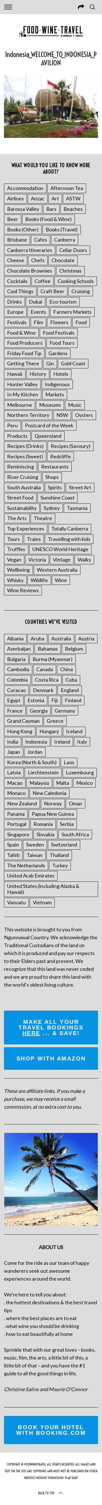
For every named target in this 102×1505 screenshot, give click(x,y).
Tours (13, 539)
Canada (44, 669)
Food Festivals (59, 333)
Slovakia (45, 834)
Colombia (17, 680)
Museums (50, 405)
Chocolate (63, 260)
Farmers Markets (72, 312)
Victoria (37, 559)
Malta (62, 783)
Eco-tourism (62, 302)
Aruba (37, 638)
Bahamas (48, 649)
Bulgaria (16, 659)
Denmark (43, 690)
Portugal (16, 824)
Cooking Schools (76, 281)
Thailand (59, 855)
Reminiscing (20, 466)
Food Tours (62, 343)
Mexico (84, 783)
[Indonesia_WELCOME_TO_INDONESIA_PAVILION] (51, 136)
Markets (54, 394)
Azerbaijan (19, 649)
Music (75, 405)
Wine (61, 580)
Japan (13, 752)
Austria (86, 638)
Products (17, 436)
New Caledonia (49, 793)
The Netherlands (26, 865)
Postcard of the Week (49, 425)
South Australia (24, 487)
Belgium (74, 649)
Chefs (37, 260)
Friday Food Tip (24, 353)
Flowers (59, 322)
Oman (75, 803)
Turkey (60, 865)
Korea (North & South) (32, 762)
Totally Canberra (69, 528)
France (15, 711)
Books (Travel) (62, 229)
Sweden (35, 844)
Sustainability (22, 508)
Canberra (64, 240)
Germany (65, 711)
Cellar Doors (73, 250)
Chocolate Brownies (29, 271)
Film (38, 322)
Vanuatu (16, 902)
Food (81, 322)
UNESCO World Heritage (60, 549)
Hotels (60, 374)
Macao (14, 783)
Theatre (43, 518)
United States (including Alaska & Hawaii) (43, 889)
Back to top (46, 1493)
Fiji (54, 700)
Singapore (18, 834)
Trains (34, 539)
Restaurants (55, 466)
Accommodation (25, 188)
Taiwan (34, 855)
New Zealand (22, 803)
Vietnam (42, 902)
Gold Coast (73, 363)
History (37, 374)
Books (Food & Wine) (48, 219)
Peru (12, 425)
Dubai (35, 302)
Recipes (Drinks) (25, 446)
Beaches (73, 209)
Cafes (40, 240)
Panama (16, 814)
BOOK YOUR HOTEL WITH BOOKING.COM (51, 1430)
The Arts (17, 518)
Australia (61, 638)
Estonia (35, 700)
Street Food (20, 497)
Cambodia (18, 669)
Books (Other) (23, 229)
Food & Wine (21, 333)
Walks (84, 559)
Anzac (37, 198)
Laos (69, 762)
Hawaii (14, 374)
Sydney (52, 508)
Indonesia (36, 742)
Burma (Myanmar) (53, 659)
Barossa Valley (23, 209)
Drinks (14, 302)
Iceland (74, 731)
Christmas (70, 271)
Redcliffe (60, 456)
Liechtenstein (43, 772)
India (12, 742)
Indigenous (57, 384)
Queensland (48, 436)
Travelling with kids (69, 539)
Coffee (42, 281)
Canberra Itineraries (29, 250)
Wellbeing (18, 570)
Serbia (67, 824)
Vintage (62, 559)
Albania (15, 638)
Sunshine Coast (58, 497)
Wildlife (39, 580)
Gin (50, 363)
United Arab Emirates (30, 875)
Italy (82, 742)
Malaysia (39, 783)
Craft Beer (52, 291)
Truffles (16, 549)
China (66, 669)
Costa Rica (46, 680)
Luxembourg (80, 772)
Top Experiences (25, 528)
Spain (13, 844)
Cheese (15, 260)
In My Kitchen (22, 394)
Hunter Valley (22, 384)
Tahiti (13, 855)
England (70, 690)
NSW (62, 415)
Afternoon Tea (66, 188)
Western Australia (57, 570)
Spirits (55, 487)
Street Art (80, 487)
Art (55, 198)
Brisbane (17, 240)
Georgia (39, 711)
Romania (43, 824)
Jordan (34, 752)
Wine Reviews (23, 590)
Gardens (57, 353)
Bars (51, 209)
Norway (53, 803)
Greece (55, 721)
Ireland (62, 742)
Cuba (71, 680)
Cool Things (20, 291)
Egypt (13, 700)
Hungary (49, 731)
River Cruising (22, 477)
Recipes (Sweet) (25, 456)
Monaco (16, 793)
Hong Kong (19, 731)
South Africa (75, 834)
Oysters (84, 415)
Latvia (14, 772)
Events (38, 312)
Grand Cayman (23, 721)
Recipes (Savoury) (70, 446)
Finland (73, 700)
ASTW (73, 198)
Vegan (14, 559)
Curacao (16, 690)
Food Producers (24, 343)
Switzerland (64, 844)
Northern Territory (28, 415)
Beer (12, 219)
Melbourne (19, 405)
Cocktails (17, 281)
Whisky (15, 580)
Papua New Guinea (53, 814)
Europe (15, 312)
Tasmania (77, 508)
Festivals (17, 322)
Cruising (80, 291)
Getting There (23, 363)
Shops (52, 477)
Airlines (15, 198)
